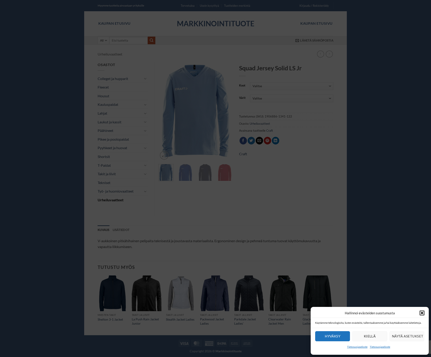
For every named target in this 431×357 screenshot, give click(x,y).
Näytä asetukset (407, 336)
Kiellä (370, 336)
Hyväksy (332, 336)
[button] (422, 313)
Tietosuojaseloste (357, 346)
